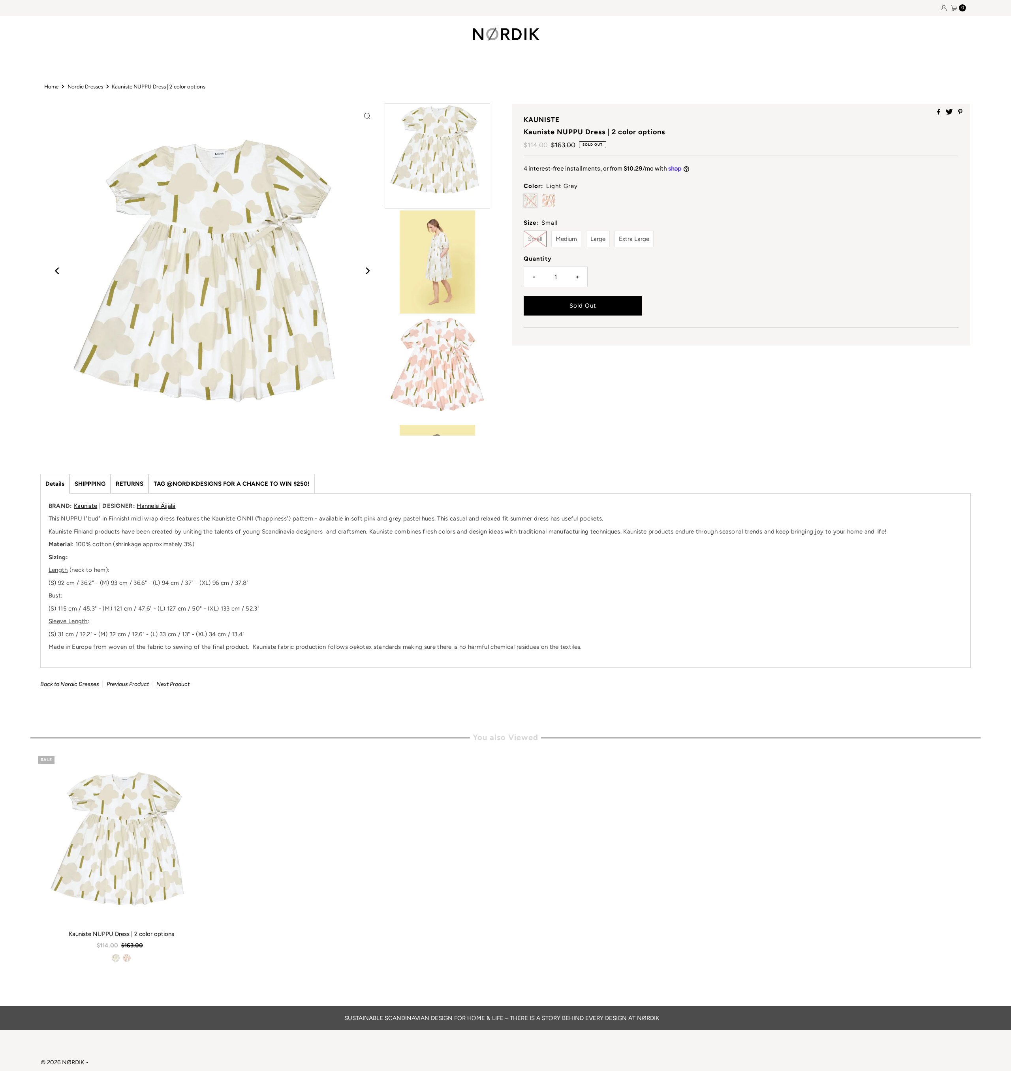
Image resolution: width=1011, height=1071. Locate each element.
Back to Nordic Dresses (69, 684)
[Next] (367, 271)
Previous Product (128, 684)
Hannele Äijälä (156, 505)
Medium (566, 238)
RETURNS (129, 483)
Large (597, 238)
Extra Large (634, 238)
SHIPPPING (90, 483)
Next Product (173, 684)
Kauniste (85, 505)
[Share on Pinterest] (960, 112)
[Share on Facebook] (939, 112)
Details (54, 483)
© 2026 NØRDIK (62, 1062)
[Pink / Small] (127, 958)
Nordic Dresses (85, 86)
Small (535, 238)
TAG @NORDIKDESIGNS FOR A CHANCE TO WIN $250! (232, 483)
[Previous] (57, 271)
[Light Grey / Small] (116, 958)
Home (51, 86)
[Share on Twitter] (950, 112)
